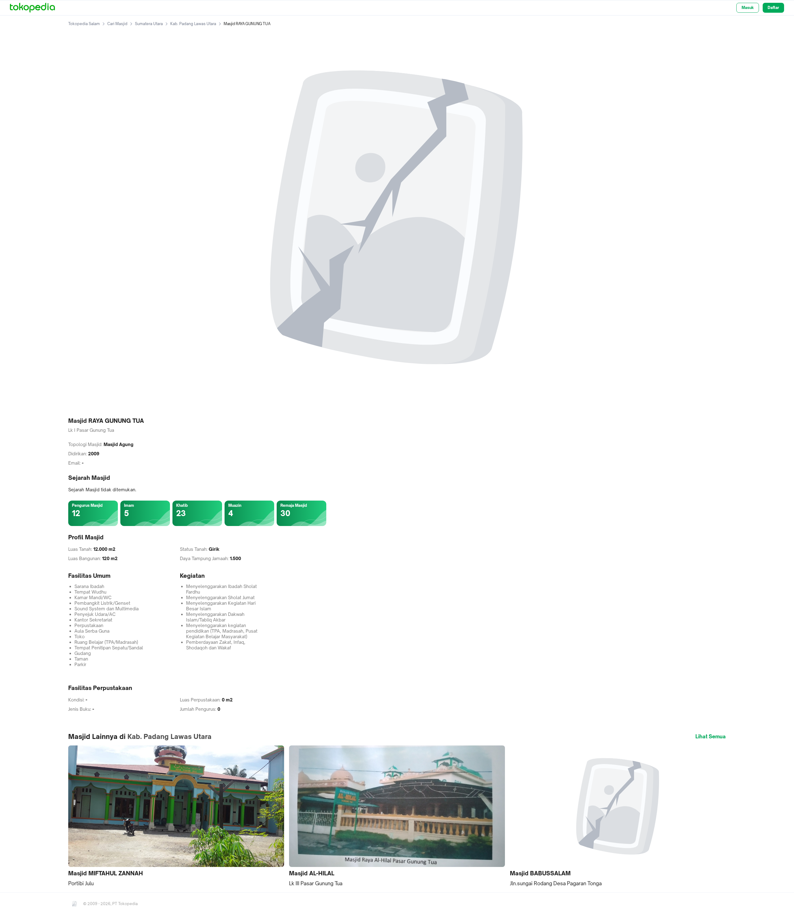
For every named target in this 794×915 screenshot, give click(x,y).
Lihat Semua (710, 736)
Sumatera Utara (149, 23)
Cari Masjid (117, 23)
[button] (176, 816)
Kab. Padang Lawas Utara (193, 23)
